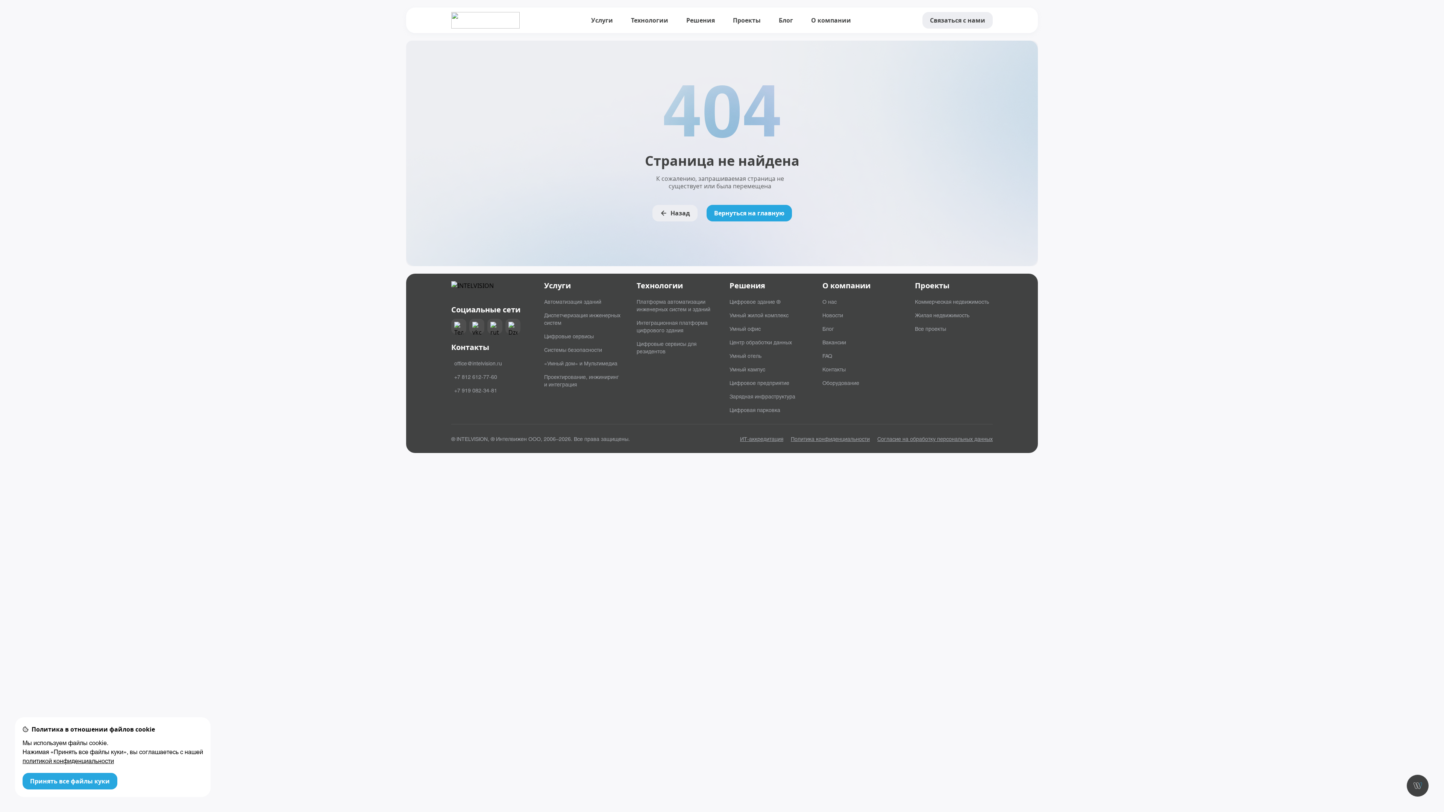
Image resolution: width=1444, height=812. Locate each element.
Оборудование (840, 382)
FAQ (827, 355)
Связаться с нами (957, 20)
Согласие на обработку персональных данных (935, 438)
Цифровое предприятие (759, 382)
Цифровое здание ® (755, 301)
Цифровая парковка (755, 409)
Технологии (649, 20)
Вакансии (834, 342)
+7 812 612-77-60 (475, 376)
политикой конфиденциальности (68, 761)
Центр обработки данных (761, 342)
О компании (831, 20)
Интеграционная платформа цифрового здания (672, 326)
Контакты (834, 369)
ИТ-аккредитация (761, 438)
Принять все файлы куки (70, 781)
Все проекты (930, 328)
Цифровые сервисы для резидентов (666, 347)
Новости (832, 315)
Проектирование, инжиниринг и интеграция (581, 380)
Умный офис (745, 328)
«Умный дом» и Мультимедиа (580, 363)
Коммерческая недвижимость (952, 301)
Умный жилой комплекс (759, 315)
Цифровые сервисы (569, 336)
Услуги (602, 20)
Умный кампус (747, 369)
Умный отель (745, 355)
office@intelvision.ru (478, 363)
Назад (680, 213)
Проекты (747, 20)
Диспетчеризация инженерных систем (582, 319)
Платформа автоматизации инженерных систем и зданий (673, 305)
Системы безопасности (573, 349)
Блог (786, 20)
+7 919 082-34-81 (475, 390)
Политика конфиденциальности (830, 438)
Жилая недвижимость (942, 315)
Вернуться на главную (749, 213)
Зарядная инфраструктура (762, 396)
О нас (829, 301)
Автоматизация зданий (572, 301)
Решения (700, 20)
